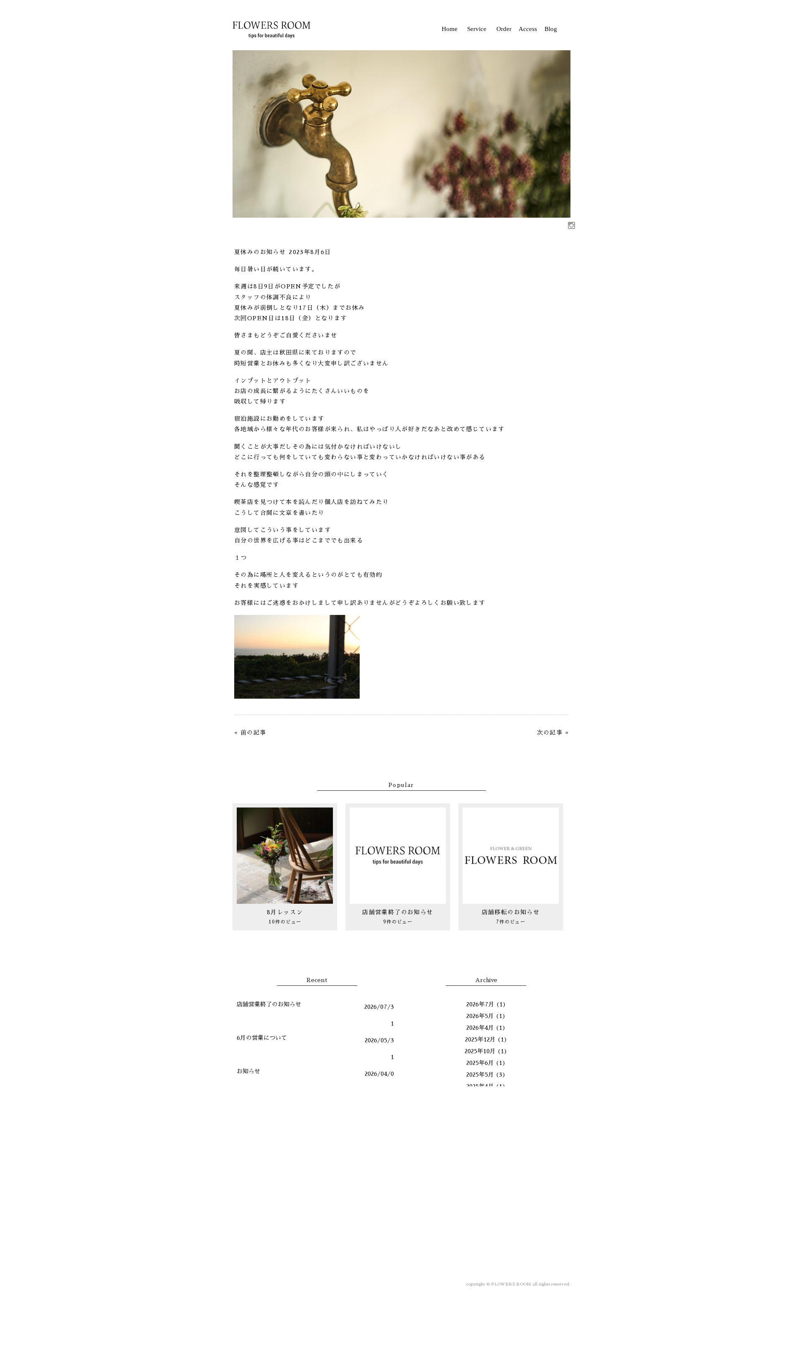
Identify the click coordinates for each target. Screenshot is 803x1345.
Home (450, 29)
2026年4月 (480, 1028)
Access (528, 29)
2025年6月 (480, 1063)
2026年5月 (480, 1016)
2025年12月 (480, 1039)
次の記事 (550, 733)
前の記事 (253, 733)
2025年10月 (480, 1051)
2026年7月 (480, 1004)
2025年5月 (480, 1075)
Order (503, 29)
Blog (551, 29)
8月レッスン (285, 912)
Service (476, 29)
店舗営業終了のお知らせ (397, 912)
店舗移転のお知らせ (511, 912)
